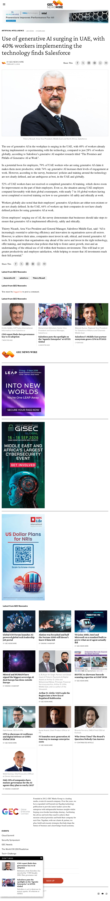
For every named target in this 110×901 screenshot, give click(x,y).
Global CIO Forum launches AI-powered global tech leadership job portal (19, 637)
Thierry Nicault (39, 278)
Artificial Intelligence (13, 31)
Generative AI (9, 278)
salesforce (24, 278)
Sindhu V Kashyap (48, 643)
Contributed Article (85, 742)
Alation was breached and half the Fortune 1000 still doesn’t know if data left (54, 637)
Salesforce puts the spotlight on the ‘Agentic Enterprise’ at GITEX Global (54, 339)
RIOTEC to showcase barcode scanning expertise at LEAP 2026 (91, 675)
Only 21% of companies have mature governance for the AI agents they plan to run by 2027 (18, 783)
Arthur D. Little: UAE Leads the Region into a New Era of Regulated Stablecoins (54, 695)
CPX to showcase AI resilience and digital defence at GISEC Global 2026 (18, 737)
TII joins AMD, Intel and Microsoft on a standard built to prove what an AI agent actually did (90, 638)
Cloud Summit (8, 835)
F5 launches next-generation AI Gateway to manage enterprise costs (54, 739)
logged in (17, 291)
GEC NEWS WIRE (16, 62)
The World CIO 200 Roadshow (15, 849)
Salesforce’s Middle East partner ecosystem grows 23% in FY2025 (90, 337)
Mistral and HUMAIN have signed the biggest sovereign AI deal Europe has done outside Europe (18, 678)
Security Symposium (11, 840)
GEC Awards (7, 844)
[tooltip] (77, 63)
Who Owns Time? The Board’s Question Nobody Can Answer (90, 737)
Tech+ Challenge (9, 853)
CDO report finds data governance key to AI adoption (18, 335)
